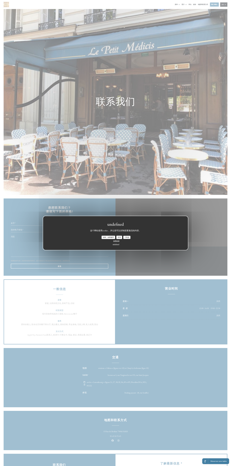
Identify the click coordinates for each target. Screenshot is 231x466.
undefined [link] (116, 244)
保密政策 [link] (116, 241)
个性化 (127, 237)
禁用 (119, 237)
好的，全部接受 (108, 237)
